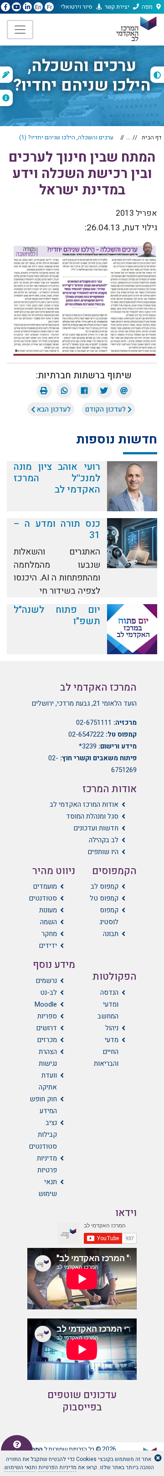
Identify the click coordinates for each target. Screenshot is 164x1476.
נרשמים (46, 981)
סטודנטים (43, 898)
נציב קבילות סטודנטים (43, 1134)
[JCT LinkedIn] (27, 7)
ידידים (48, 946)
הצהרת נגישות (48, 1058)
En (38, 7)
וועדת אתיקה (48, 1081)
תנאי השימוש (20, 1467)
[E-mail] (124, 390)
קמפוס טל (104, 898)
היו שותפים (102, 852)
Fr (49, 7)
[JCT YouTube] (16, 7)
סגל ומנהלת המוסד (92, 816)
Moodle (45, 1004)
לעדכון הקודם (106, 409)
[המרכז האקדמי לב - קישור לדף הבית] (135, 29)
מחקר (49, 934)
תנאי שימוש (47, 1188)
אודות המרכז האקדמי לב (84, 804)
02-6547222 (86, 734)
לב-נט (48, 992)
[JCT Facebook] (5, 7)
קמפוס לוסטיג (108, 916)
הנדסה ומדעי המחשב (107, 1004)
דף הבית (152, 137)
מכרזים (47, 1040)
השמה (48, 922)
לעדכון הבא (53, 409)
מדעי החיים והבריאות (106, 1052)
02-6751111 (94, 723)
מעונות (48, 910)
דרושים (46, 1028)
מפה (147, 6)
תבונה (110, 934)
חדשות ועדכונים (95, 828)
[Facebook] (84, 390)
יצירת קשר (117, 6)
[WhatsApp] (64, 390)
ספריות (47, 1016)
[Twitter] (104, 390)
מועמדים (45, 886)
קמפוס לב (104, 886)
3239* (88, 746)
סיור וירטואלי (76, 6)
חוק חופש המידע (43, 1105)
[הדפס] (44, 390)
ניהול (111, 1028)
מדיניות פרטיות (47, 1164)
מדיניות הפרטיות (57, 1467)
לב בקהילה (103, 840)
